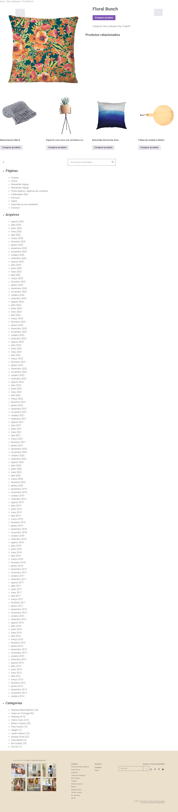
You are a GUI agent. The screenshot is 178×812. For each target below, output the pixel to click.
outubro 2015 (17, 656)
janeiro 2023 (17, 365)
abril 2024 (16, 315)
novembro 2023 (19, 332)
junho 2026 (16, 228)
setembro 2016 (18, 619)
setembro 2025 (18, 258)
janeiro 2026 (17, 245)
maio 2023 (16, 352)
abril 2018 (16, 556)
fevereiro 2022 (18, 402)
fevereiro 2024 (18, 322)
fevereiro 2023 (18, 362)
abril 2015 (16, 676)
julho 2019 (16, 505)
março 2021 (17, 439)
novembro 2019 (19, 492)
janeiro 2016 (17, 646)
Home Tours (17, 720)
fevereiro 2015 (18, 683)
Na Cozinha (16, 743)
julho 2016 (16, 626)
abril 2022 (16, 395)
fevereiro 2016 (18, 642)
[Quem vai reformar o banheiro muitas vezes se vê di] (34, 770)
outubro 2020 (17, 455)
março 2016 (17, 639)
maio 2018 (16, 552)
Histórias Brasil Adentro (22, 710)
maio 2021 (16, 432)
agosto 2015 (17, 663)
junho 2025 (16, 268)
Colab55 (126, 26)
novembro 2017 (19, 572)
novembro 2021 (19, 412)
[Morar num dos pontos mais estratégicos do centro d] (18, 770)
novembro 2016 (19, 612)
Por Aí (14, 746)
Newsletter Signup (20, 184)
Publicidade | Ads (19, 194)
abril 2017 (16, 596)
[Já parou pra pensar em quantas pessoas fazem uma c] (49, 770)
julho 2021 (16, 425)
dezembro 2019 (19, 489)
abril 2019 (16, 515)
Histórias (15, 716)
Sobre (14, 201)
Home (14, 181)
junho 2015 (16, 669)
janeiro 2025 (17, 285)
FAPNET (162, 803)
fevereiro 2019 (18, 522)
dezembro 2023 (19, 328)
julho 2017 (16, 586)
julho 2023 (16, 345)
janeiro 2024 (17, 325)
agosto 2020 (17, 462)
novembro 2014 (19, 693)
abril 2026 (16, 235)
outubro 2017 (17, 576)
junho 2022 (16, 388)
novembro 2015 (19, 652)
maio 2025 (16, 271)
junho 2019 (16, 509)
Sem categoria (110, 26)
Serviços (15, 197)
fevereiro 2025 (18, 281)
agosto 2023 (17, 342)
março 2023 (17, 358)
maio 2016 (16, 632)
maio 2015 (16, 673)
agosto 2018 (17, 542)
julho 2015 (16, 666)
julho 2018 (16, 546)
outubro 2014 (17, 696)
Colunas (15, 177)
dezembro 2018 (19, 529)
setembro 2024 (18, 298)
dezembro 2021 (19, 408)
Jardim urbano (18, 733)
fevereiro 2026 (18, 241)
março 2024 (17, 318)
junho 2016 (16, 629)
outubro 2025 (17, 255)
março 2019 (17, 519)
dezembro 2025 (19, 248)
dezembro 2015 (19, 649)
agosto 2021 (17, 422)
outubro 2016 (17, 616)
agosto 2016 (17, 622)
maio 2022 (16, 392)
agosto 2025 (17, 261)
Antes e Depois (18, 723)
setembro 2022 (18, 378)
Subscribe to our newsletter (24, 204)
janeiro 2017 (17, 606)
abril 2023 (16, 355)
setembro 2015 (18, 659)
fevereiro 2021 (18, 442)
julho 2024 (16, 305)
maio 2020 (16, 472)
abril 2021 (16, 435)
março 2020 (17, 479)
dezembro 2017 (19, 569)
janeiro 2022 (17, 405)
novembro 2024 (19, 291)
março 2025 (17, 278)
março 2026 (17, 238)
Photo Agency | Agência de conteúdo (29, 191)
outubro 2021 (17, 415)
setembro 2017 (18, 579)
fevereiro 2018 (18, 562)
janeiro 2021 (17, 445)
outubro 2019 (17, 495)
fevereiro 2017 (18, 602)
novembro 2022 (19, 372)
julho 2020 (16, 465)
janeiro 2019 (17, 525)
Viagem (14, 730)
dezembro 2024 (19, 288)
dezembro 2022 (19, 368)
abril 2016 (16, 636)
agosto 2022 (17, 382)
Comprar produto (104, 17)
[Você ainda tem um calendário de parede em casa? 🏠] (34, 785)
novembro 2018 (19, 532)
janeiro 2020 (17, 485)
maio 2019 (16, 512)
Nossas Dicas (17, 736)
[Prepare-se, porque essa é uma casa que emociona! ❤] (18, 785)
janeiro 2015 (17, 686)
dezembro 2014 (19, 689)
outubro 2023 (17, 335)
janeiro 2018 (17, 566)
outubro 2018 (17, 535)
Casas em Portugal (20, 713)
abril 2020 (16, 475)
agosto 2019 (17, 502)
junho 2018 (16, 549)
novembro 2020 (19, 452)
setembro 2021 (18, 418)
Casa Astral (16, 740)
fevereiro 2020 (18, 482)
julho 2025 (16, 265)
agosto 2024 (17, 301)
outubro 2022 (17, 375)
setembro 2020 (18, 459)
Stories (73, 787)
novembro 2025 (19, 251)
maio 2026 (16, 231)
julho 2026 (16, 225)
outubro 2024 (17, 295)
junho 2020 (16, 469)
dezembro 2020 (19, 449)
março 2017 (17, 599)
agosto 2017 (17, 582)
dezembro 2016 (19, 609)
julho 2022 (16, 385)
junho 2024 (16, 308)
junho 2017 (16, 589)
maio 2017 (16, 592)
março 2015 (17, 679)
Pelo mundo (17, 726)
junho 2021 (16, 429)
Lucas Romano (150, 803)
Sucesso (15, 207)
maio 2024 (16, 312)
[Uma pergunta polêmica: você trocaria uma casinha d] (49, 785)
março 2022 (17, 398)
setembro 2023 (18, 338)
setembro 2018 (18, 539)
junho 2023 (16, 348)
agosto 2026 (17, 221)
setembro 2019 (18, 499)
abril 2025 (16, 275)
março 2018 (17, 559)
